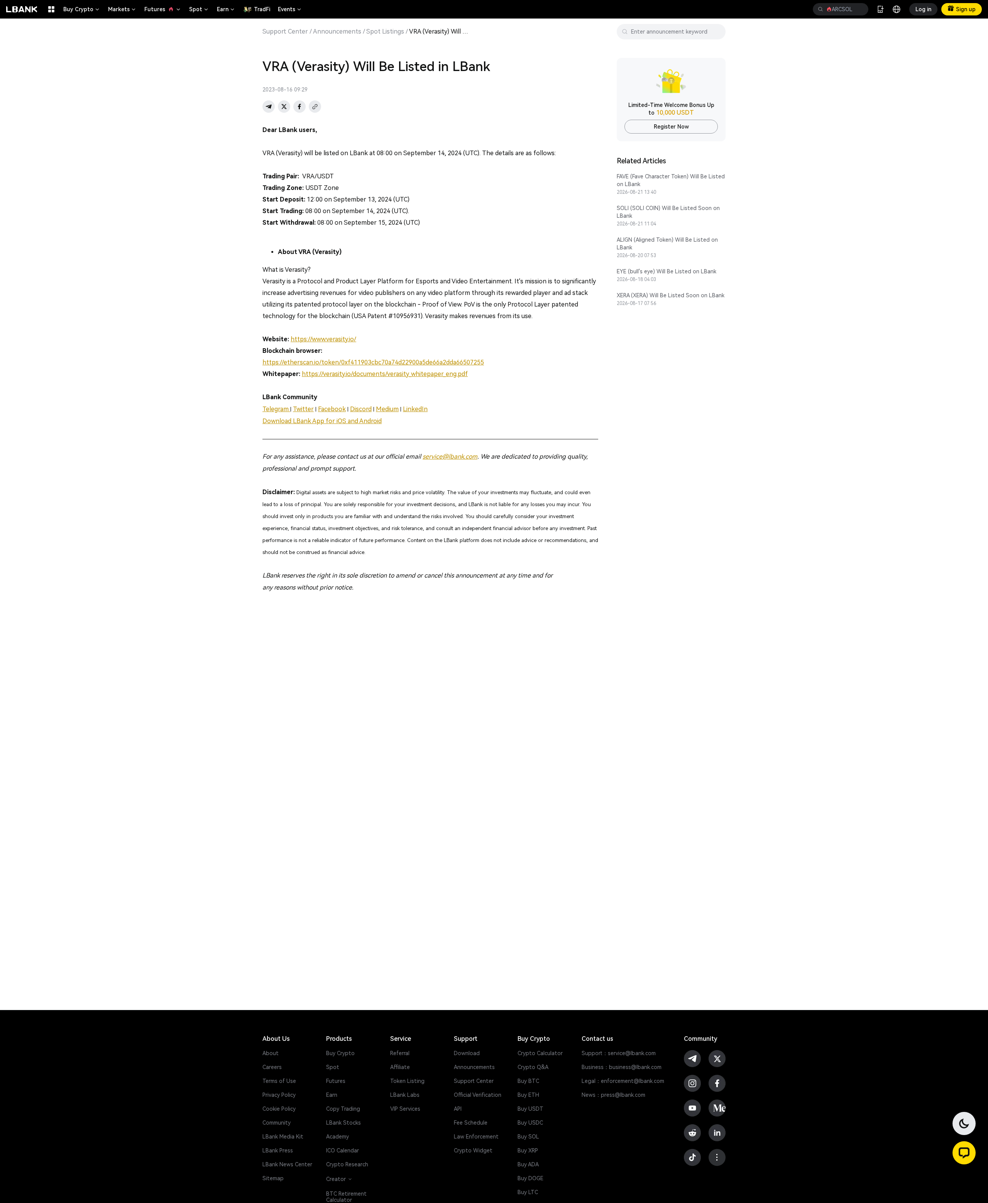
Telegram (276, 409)
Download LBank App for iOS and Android (322, 421)
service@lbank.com (450, 456)
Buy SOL (528, 1137)
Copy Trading (343, 1109)
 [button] (859, 9)
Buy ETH (528, 1095)
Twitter (303, 409)
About (270, 1053)
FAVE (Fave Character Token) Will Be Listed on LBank (671, 180)
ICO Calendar (342, 1150)
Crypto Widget (473, 1150)
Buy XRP (528, 1150)
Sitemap (273, 1178)
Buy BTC (528, 1081)
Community (276, 1123)
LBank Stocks (343, 1123)
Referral (399, 1053)
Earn (226, 9)
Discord (361, 409)
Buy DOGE (530, 1178)
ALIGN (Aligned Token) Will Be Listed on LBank (667, 244)
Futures (162, 9)
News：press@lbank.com (613, 1095)
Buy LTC (528, 1192)
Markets (122, 9)
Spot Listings (385, 31)
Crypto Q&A (533, 1067)
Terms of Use (279, 1081)
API (458, 1109)
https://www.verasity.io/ (323, 339)
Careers (272, 1067)
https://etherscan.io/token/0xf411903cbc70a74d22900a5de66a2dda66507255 (373, 362)
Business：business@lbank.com (621, 1067)
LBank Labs (405, 1095)
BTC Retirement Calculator (346, 1197)
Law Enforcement (476, 1137)
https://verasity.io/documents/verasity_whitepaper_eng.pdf (385, 374)
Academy (337, 1137)
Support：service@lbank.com (619, 1053)
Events (290, 9)
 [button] (820, 9)
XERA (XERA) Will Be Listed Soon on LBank (670, 295)
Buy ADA (528, 1164)
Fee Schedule (470, 1123)
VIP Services (405, 1109)
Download (467, 1053)
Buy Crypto (81, 9)
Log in (923, 9)
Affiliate (400, 1067)
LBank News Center (287, 1164)
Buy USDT (530, 1109)
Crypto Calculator (540, 1053)
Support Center (285, 31)
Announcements (337, 31)
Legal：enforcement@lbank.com (623, 1081)
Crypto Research (347, 1164)
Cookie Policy (279, 1109)
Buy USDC (530, 1123)
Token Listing (407, 1081)
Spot (199, 9)
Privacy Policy (279, 1095)
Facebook (332, 409)
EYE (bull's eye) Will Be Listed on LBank (666, 271)
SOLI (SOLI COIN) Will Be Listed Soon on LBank (668, 212)
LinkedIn (415, 409)
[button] (964, 1152)
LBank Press (277, 1150)
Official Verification (477, 1095)
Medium (387, 409)
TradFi (262, 9)
